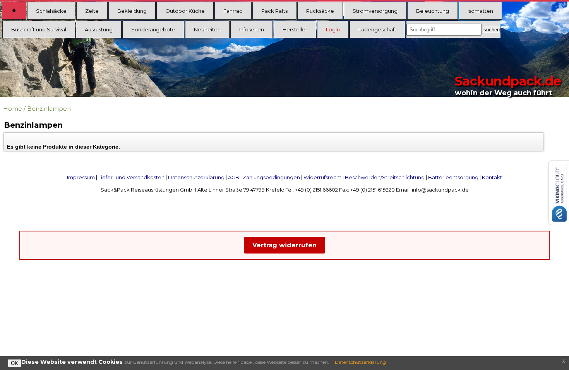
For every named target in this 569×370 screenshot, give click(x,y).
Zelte (92, 11)
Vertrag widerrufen (284, 245)
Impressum (81, 177)
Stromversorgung (375, 11)
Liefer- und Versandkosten (131, 177)
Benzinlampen (49, 108)
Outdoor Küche (185, 11)
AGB (233, 177)
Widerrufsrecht (322, 177)
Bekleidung (132, 11)
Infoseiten (251, 29)
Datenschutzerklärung (196, 177)
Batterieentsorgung (453, 177)
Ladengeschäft (377, 29)
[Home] (14, 10)
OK (14, 363)
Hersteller (295, 29)
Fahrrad (233, 11)
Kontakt (492, 177)
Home (12, 108)
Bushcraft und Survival (38, 29)
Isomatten (480, 11)
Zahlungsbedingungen (271, 177)
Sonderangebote (153, 29)
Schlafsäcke (51, 11)
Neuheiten (207, 29)
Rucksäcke (320, 11)
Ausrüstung (99, 29)
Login (333, 29)
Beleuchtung (432, 11)
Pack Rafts (274, 11)
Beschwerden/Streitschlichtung (385, 177)
